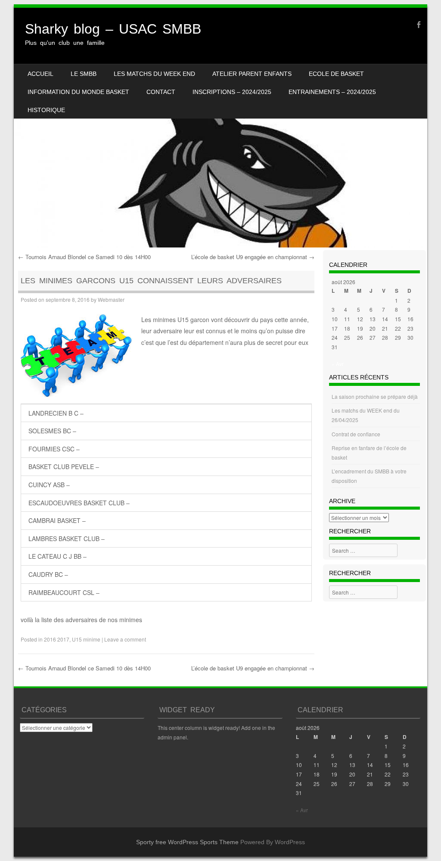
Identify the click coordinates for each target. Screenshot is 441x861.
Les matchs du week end (154, 73)
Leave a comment (125, 639)
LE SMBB (83, 73)
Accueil (40, 73)
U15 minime (86, 639)
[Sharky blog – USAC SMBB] (220, 127)
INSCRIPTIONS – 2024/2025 (232, 91)
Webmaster (111, 299)
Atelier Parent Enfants (252, 73)
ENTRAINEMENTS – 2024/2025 (332, 91)
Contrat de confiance (356, 434)
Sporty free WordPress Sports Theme (187, 842)
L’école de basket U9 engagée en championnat (252, 257)
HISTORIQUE (46, 109)
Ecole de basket (336, 73)
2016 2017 (56, 639)
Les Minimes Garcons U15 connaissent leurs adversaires (151, 280)
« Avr (338, 363)
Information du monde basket (78, 91)
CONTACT (160, 91)
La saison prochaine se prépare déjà (375, 396)
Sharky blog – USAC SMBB (113, 29)
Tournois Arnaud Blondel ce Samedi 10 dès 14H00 (84, 257)
